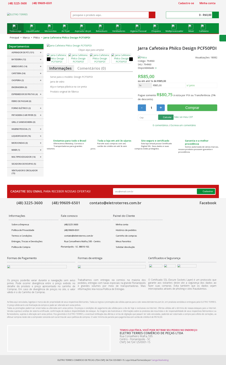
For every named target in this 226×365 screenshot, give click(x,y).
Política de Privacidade (23, 230)
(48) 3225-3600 (71, 224)
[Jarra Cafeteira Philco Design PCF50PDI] (90, 45)
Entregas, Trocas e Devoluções (27, 241)
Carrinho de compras (126, 235)
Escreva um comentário (183, 125)
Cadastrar (208, 191)
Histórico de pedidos (126, 230)
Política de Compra (21, 246)
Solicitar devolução (125, 246)
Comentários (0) (91, 68)
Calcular (167, 117)
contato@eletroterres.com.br (78, 235)
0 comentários (160, 125)
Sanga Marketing (159, 360)
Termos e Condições (22, 235)
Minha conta (122, 224)
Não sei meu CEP (183, 117)
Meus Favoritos (123, 241)
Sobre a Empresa (20, 224)
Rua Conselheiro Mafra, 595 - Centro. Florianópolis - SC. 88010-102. (81, 244)
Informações (60, 68)
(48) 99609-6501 (71, 230)
